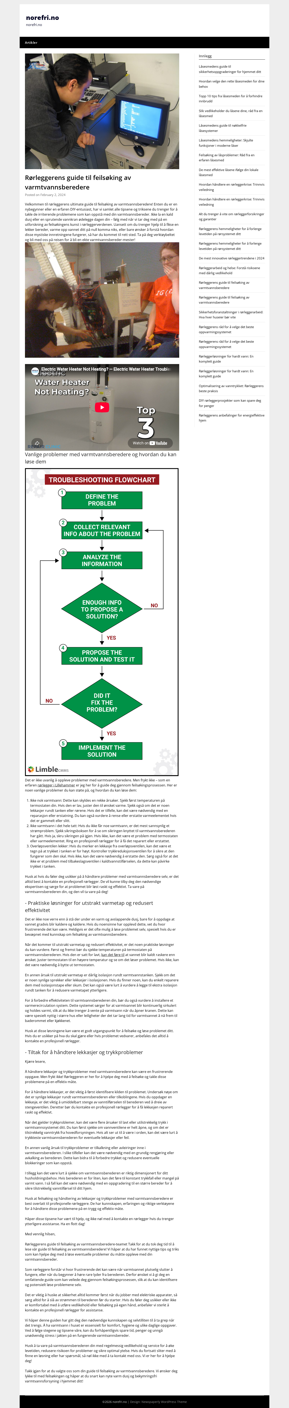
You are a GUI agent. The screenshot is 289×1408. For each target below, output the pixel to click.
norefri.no (42, 17)
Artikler (31, 42)
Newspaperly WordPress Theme (164, 1402)
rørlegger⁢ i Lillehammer (56, 785)
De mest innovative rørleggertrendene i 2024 (231, 258)
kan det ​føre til (112, 954)
